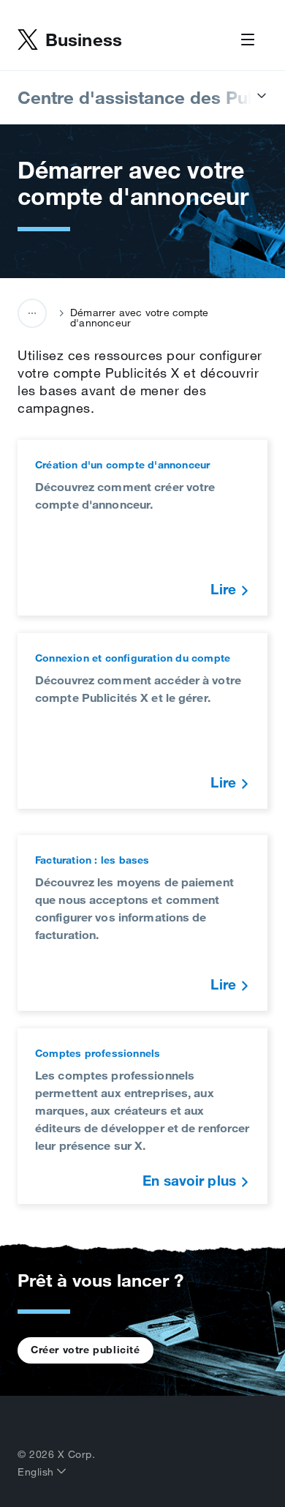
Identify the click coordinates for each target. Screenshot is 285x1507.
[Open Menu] (247, 40)
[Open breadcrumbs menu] (32, 313)
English (37, 1471)
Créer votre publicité (85, 1349)
